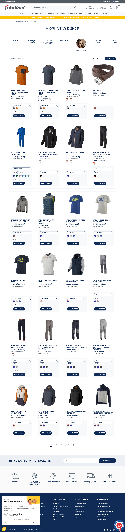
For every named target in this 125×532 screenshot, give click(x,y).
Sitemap (33, 511)
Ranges (40, 17)
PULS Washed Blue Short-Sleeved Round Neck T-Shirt (48, 92)
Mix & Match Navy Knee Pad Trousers (20, 346)
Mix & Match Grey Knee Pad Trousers (102, 281)
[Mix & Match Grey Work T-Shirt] (49, 264)
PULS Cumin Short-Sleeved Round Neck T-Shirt (20, 92)
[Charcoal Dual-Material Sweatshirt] (41, 425)
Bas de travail (81, 51)
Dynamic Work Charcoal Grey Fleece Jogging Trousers (48, 347)
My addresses (79, 506)
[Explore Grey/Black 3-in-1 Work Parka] (76, 75)
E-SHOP (88, 14)
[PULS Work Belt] (103, 75)
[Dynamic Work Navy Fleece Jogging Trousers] (44, 367)
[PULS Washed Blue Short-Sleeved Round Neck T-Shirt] (14, 108)
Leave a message (102, 514)
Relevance (96, 58)
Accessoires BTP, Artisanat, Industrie (48, 42)
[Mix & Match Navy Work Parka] (76, 137)
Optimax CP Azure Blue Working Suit (20, 153)
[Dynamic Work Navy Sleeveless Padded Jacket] (49, 204)
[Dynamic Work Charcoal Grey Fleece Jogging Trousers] (49, 330)
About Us (56, 503)
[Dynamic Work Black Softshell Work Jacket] (49, 137)
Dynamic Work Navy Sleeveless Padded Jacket (46, 221)
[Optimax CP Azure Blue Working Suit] (22, 137)
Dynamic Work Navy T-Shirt (20, 281)
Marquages (56, 511)
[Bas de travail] (81, 44)
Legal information (102, 503)
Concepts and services (60, 506)
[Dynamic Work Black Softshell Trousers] (103, 137)
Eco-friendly (87, 17)
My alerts (78, 517)
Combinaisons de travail (114, 41)
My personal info (80, 503)
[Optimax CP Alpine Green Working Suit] (28, 176)
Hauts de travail (98, 41)
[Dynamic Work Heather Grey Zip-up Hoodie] (22, 204)
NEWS (96, 14)
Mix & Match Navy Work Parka (75, 153)
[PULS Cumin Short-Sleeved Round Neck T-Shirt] (22, 75)
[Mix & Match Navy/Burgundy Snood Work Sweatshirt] (95, 425)
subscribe (107, 461)
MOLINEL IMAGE (37, 14)
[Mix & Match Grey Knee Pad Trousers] (103, 264)
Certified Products (53, 17)
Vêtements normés (32, 41)
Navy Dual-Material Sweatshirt (46, 412)
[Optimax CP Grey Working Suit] (20, 176)
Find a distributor (102, 517)
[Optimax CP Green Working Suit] (17, 176)
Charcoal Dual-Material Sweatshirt (76, 412)
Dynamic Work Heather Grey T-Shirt (102, 221)
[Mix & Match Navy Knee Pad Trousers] (95, 301)
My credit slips (79, 511)
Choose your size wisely (105, 511)
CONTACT (104, 14)
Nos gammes (64, 41)
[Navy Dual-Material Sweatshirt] (49, 395)
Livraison (100, 509)
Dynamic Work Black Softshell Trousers (101, 153)
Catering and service (38, 506)
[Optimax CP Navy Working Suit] (14, 176)
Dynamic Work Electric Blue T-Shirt (75, 221)
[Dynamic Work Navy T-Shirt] (68, 236)
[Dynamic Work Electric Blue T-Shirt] (76, 204)
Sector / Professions (72, 17)
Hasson (33, 509)
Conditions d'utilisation (104, 506)
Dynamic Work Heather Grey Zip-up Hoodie (20, 221)
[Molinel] (15, 7)
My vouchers (79, 514)
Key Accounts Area (37, 514)
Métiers (15, 41)
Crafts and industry (37, 503)
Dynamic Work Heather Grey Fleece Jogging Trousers (102, 347)
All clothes (30, 17)
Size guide (15, 481)
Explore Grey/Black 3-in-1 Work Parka (76, 91)
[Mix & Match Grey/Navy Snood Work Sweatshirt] (103, 395)
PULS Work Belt (99, 91)
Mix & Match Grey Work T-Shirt (48, 281)
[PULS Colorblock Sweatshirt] (22, 395)
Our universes (23, 14)
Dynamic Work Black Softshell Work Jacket (48, 153)
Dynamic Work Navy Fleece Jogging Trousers (76, 346)
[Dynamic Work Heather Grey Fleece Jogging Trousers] (41, 367)
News (97, 17)
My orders (78, 509)
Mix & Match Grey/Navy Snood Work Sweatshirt (103, 412)
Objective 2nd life (53, 481)
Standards (56, 509)
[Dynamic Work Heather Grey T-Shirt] (71, 236)
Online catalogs (109, 481)
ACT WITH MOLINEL (75, 14)
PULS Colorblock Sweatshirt (18, 412)
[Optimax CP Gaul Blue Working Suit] (25, 176)
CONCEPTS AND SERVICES (55, 14)
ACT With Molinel (58, 514)
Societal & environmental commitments (34, 483)
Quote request (101, 519)
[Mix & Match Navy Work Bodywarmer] (76, 264)
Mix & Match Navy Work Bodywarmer (75, 281)
